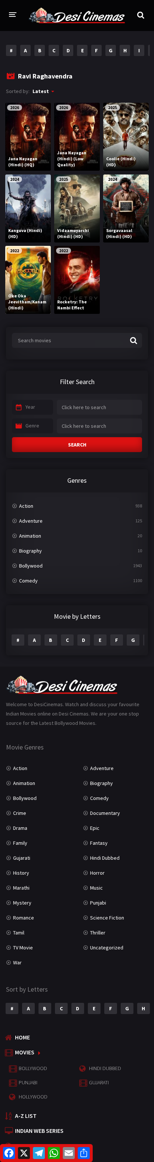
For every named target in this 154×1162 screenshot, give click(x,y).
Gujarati (21, 857)
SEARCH (77, 444)
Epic (94, 828)
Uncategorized (106, 947)
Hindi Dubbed (105, 857)
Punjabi (98, 902)
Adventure (31, 520)
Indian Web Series (39, 1130)
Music (96, 887)
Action (26, 506)
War (17, 962)
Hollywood (33, 1096)
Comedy (28, 580)
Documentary (105, 813)
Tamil (18, 932)
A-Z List (26, 1115)
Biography (30, 550)
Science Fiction (107, 917)
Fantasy (99, 843)
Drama (20, 828)
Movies (24, 1052)
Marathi (21, 887)
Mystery (22, 902)
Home (22, 1037)
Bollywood (31, 565)
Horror (97, 872)
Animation (30, 535)
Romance (23, 917)
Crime (19, 813)
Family (20, 843)
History (21, 872)
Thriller (97, 932)
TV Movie (23, 947)
